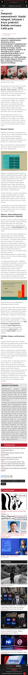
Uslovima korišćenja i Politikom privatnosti (12, 673)
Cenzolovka (7, 35)
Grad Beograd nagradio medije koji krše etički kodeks (12, 453)
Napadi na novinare (15, 6)
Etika (2, 10)
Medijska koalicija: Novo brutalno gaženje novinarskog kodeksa (13, 449)
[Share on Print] (8, 476)
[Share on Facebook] (2, 476)
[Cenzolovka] (14, 2)
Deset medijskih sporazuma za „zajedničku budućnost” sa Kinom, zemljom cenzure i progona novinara (13, 534)
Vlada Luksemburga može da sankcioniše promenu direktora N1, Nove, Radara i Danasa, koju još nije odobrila (13, 631)
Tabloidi (3, 484)
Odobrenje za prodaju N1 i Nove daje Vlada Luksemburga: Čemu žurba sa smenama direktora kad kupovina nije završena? (13, 607)
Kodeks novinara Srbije (7, 481)
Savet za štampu (20, 481)
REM (3, 6)
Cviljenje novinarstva (7, 585)
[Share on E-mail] (11, 476)
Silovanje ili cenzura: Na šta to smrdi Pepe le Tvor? (13, 512)
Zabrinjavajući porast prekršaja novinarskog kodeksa (13, 469)
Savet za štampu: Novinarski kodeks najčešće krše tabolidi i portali (11, 458)
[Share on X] (5, 476)
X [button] (24, 673)
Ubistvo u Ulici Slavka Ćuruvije (10, 556)
